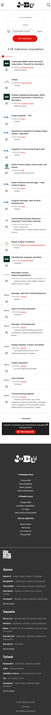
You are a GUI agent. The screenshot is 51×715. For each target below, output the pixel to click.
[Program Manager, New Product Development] (7, 202)
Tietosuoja (25, 527)
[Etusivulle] (25, 5)
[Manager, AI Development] (7, 326)
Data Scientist (18, 378)
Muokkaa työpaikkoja (26, 506)
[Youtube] (33, 467)
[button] (9, 31)
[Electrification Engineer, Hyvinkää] (7, 259)
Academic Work (27, 67)
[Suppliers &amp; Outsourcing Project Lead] (7, 151)
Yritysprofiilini (25, 502)
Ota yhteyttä (25, 531)
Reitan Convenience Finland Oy (32, 245)
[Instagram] (22, 467)
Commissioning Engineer (23, 394)
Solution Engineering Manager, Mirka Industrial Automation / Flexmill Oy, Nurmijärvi (28, 98)
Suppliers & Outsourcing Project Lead (28, 149)
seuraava (26, 418)
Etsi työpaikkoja (25, 484)
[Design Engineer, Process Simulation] (7, 347)
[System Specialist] (7, 365)
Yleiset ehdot (25, 524)
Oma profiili (26, 480)
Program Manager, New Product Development (26, 202)
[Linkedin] (26, 467)
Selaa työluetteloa (25, 491)
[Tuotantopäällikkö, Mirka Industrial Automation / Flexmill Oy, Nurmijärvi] (7, 63)
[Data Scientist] (7, 380)
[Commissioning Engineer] (7, 396)
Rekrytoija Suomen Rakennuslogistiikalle (21, 274)
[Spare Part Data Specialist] (7, 311)
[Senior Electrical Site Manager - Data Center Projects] (7, 184)
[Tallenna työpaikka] (6, 69)
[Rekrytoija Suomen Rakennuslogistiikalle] (7, 274)
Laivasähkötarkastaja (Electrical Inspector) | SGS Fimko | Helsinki (26, 220)
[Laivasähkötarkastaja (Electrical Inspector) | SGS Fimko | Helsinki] (7, 220)
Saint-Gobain (26, 83)
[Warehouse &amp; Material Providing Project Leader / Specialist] (7, 133)
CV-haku (25, 509)
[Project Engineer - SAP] (7, 117)
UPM (22, 170)
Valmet (23, 297)
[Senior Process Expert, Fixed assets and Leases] (7, 166)
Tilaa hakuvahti (27, 431)
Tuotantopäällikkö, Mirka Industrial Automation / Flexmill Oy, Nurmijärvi (28, 62)
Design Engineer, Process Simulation (28, 345)
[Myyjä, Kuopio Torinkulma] (7, 244)
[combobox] (25, 17)
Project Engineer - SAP (22, 115)
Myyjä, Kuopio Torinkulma (23, 242)
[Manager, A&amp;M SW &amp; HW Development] (7, 295)
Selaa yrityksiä (25, 487)
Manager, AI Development (23, 324)
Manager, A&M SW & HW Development (29, 293)
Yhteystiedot (25, 534)
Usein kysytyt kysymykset (26, 512)
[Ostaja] (7, 81)
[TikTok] (30, 467)
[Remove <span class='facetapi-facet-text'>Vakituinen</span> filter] (3, 56)
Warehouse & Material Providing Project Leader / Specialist (29, 132)
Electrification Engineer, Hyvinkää (26, 257)
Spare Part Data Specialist (23, 309)
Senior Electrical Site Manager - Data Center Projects (28, 184)
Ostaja (14, 79)
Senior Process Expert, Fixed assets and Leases (29, 165)
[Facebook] (18, 467)
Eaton (23, 119)
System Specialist (20, 363)
